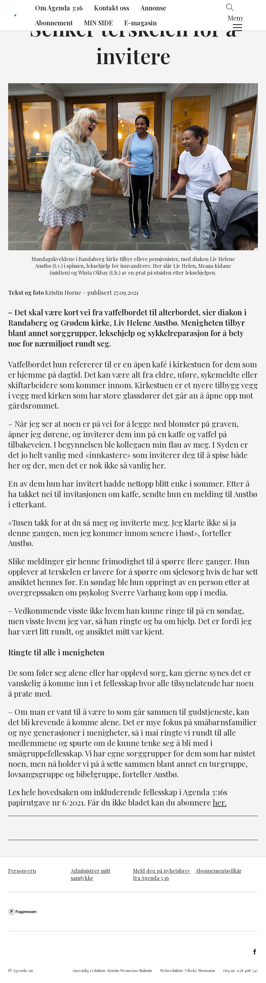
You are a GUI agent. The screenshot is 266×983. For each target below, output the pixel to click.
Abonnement (54, 22)
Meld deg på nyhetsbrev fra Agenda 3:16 (161, 874)
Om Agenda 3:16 (59, 7)
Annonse (153, 7)
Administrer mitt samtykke (90, 874)
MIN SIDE (98, 22)
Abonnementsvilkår (219, 870)
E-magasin (140, 22)
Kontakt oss (111, 7)
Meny (236, 18)
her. (219, 802)
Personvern (22, 870)
